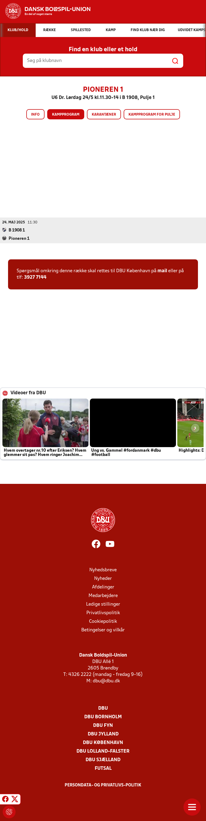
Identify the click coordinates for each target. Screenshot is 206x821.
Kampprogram (65, 114)
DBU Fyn (103, 725)
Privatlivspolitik (103, 613)
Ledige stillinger (103, 604)
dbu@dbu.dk (106, 681)
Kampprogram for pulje (151, 114)
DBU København (103, 743)
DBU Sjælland (103, 760)
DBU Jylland (103, 734)
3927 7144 (35, 277)
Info (35, 114)
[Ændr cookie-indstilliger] (9, 811)
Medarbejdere (103, 596)
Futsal (103, 768)
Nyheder (103, 578)
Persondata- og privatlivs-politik (103, 785)
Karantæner (104, 114)
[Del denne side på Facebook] (5, 800)
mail (162, 271)
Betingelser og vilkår (103, 630)
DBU (103, 708)
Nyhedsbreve (103, 570)
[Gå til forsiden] (45, 11)
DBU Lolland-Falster (103, 751)
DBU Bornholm (103, 717)
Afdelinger (103, 587)
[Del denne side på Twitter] (14, 800)
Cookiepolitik (103, 621)
